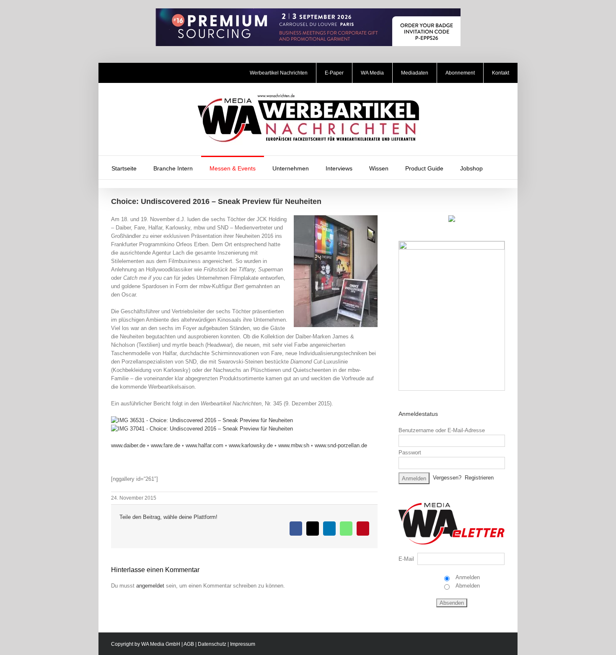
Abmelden (467, 586)
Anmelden (467, 577)
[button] (502, 167)
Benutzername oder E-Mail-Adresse (442, 430)
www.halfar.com (204, 445)
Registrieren (479, 477)
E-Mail (406, 559)
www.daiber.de (128, 445)
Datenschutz (212, 644)
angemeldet (150, 586)
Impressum (242, 644)
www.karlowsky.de (251, 445)
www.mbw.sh (293, 445)
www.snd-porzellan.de (341, 445)
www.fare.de (165, 445)
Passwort (410, 452)
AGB (189, 644)
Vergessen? (447, 477)
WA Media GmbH (160, 644)
